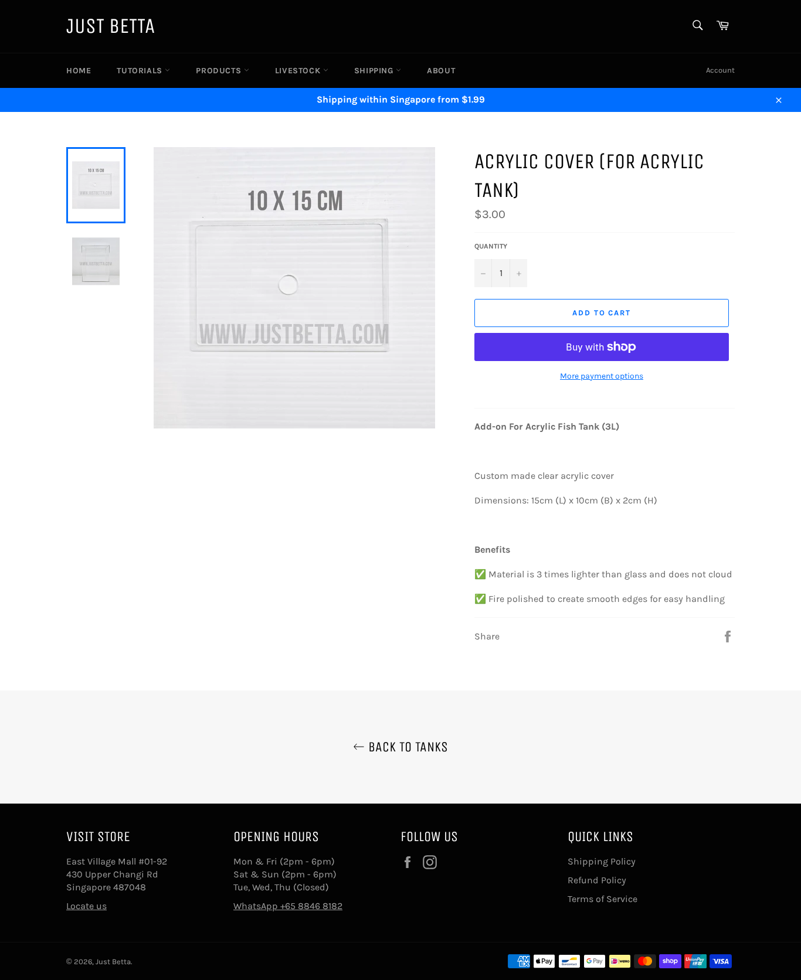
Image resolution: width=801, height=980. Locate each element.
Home (78, 71)
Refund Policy (597, 880)
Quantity (490, 246)
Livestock (299, 71)
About (441, 71)
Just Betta (110, 26)
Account (720, 70)
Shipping (375, 71)
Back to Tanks (406, 747)
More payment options (601, 376)
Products (219, 71)
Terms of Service (602, 898)
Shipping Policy (602, 861)
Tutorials (141, 71)
